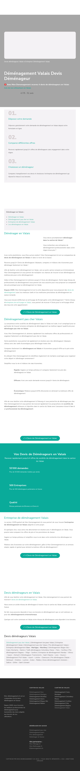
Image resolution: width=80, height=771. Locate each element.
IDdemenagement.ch (36, 748)
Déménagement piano (36, 732)
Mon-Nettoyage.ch (35, 746)
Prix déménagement (36, 735)
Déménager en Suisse (36, 737)
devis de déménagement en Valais (24, 600)
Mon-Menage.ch (35, 744)
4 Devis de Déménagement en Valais (40, 312)
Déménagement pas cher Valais (17, 642)
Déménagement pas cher (37, 730)
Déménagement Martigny (37, 694)
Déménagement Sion (36, 692)
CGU (62, 759)
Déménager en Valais (16, 217)
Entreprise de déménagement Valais (21, 222)
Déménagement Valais (62, 708)
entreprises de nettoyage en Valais (18, 302)
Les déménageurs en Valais (18, 224)
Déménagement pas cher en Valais (21, 219)
